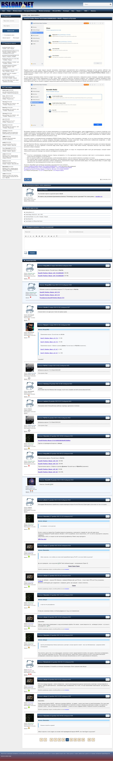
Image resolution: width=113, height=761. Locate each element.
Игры (72, 11)
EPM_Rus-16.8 (42, 539)
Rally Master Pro (29, 219)
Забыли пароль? (6, 38)
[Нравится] (30, 179)
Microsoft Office (57, 11)
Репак (9, 11)
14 (83, 739)
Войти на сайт (10, 30)
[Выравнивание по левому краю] (36, 236)
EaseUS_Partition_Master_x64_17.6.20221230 (51, 275)
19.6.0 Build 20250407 (63, 169)
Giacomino (46, 436)
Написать (93, 11)
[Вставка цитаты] (51, 236)
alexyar (45, 545)
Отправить (32, 252)
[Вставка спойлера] (56, 236)
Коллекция (66, 11)
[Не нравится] (25, 179)
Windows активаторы (44, 11)
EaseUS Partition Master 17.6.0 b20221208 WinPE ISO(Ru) (54, 440)
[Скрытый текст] (48, 236)
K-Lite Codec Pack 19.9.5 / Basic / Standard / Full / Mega (11, 81)
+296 (28, 179)
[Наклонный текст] (28, 236)
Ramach (45, 325)
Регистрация (16, 38)
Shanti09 (47, 480)
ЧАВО (85, 11)
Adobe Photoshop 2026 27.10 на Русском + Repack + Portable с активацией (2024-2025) (11, 52)
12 (75, 739)
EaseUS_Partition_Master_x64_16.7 (49, 353)
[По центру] (39, 236)
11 (71, 739)
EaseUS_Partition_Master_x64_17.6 (50, 295)
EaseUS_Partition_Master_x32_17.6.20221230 (51, 273)
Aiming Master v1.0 (29, 212)
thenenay (46, 383)
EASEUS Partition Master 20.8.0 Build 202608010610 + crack (45, 166)
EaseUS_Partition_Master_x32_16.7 (49, 349)
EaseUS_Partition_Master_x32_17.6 (50, 292)
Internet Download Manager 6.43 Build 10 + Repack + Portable (11, 56)
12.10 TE (41, 170)
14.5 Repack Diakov (58, 170)
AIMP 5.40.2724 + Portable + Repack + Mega (10, 74)
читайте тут (99, 196)
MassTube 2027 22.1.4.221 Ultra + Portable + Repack (11, 59)
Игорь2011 (46, 265)
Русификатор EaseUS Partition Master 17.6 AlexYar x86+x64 (40, 169)
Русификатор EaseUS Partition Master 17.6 (52, 297)
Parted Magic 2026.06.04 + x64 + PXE (34, 214)
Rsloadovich (47, 662)
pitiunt (45, 500)
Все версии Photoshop (30, 11)
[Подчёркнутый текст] (30, 236)
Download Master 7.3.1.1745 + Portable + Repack (36, 216)
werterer (45, 401)
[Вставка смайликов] (45, 236)
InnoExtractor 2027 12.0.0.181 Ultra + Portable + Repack (10, 71)
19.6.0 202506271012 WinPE (64, 167)
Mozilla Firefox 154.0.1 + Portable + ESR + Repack (9, 48)
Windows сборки (17, 11)
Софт (3, 11)
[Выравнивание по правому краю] (42, 236)
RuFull (45, 365)
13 (79, 739)
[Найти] (110, 4)
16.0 (25, 170)
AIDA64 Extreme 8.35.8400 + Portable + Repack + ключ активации (10, 66)
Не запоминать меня (9, 35)
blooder (45, 307)
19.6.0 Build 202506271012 (31, 167)
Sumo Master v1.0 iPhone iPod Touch (33, 221)
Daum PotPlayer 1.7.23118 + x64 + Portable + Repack (11, 63)
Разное (78, 11)
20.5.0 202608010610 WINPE (47, 167)
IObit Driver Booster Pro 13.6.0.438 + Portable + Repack (10, 77)
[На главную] (22, 4)
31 (89, 739)
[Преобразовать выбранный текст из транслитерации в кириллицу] (54, 236)
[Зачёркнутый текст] (33, 236)
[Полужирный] (25, 236)
